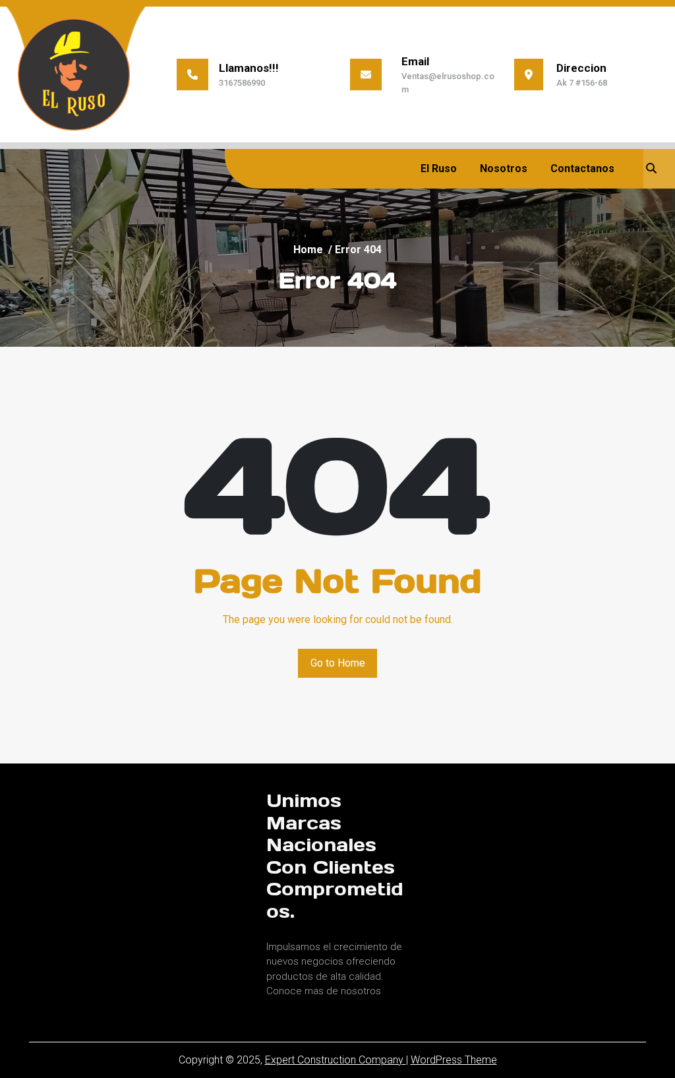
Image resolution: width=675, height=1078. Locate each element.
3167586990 (242, 83)
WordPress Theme (454, 1060)
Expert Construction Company (335, 1060)
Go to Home (337, 663)
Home (308, 249)
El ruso (439, 168)
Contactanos (582, 168)
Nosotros (503, 168)
